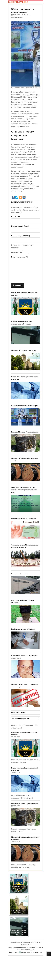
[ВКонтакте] (13, 197)
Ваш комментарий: (19, 257)
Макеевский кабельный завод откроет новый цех (25, 838)
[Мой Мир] (24, 197)
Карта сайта (14, 952)
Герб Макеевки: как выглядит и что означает (24, 733)
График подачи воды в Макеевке (23, 629)
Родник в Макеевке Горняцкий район (24, 432)
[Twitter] (16, 197)
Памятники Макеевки (19, 573)
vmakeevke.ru (25, 945)
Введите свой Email (20, 226)
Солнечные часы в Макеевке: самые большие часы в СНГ (24, 546)
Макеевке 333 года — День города (24, 350)
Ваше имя (15, 217)
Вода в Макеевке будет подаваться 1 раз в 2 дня (24, 769)
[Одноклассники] (20, 197)
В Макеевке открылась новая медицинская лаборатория (22, 322)
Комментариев (18, 17)
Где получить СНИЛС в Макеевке (23, 518)
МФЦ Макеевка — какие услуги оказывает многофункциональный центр (24, 489)
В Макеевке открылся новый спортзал (25, 405)
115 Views (27, 15)
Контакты (38, 952)
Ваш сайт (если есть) (20, 236)
